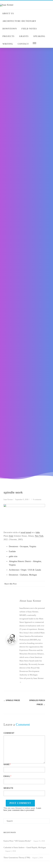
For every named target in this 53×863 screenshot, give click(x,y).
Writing (8, 44)
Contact (23, 44)
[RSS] (36, 589)
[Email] (42, 589)
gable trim (13, 556)
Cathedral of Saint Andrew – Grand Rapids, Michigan (25, 847)
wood (23, 532)
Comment (9, 733)
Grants (24, 36)
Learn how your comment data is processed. (22, 809)
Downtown (10, 29)
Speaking (39, 36)
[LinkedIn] (30, 589)
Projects (8, 36)
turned (28, 532)
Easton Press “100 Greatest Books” (17, 841)
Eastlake (12, 551)
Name (7, 764)
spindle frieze (12, 700)
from (11, 536)
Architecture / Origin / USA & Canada (25, 570)
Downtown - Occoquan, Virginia (22, 546)
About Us (8, 13)
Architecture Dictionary (19, 21)
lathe (38, 532)
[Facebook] (13, 589)
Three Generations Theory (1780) (17, 857)
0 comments (37, 499)
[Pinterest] (24, 589)
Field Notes (29, 29)
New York (39, 536)
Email (7, 776)
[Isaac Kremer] (6, 5)
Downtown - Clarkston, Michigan (23, 575)
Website (8, 788)
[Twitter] (18, 589)
